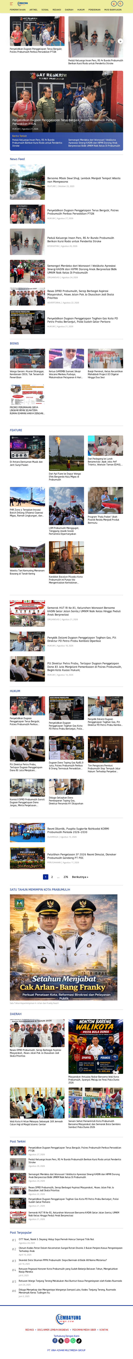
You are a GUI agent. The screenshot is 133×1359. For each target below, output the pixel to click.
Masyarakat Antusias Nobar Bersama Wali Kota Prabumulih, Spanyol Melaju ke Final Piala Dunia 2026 (93, 1079)
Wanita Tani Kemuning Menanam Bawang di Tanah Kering (27, 572)
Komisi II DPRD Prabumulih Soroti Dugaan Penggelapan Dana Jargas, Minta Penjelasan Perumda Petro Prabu (27, 802)
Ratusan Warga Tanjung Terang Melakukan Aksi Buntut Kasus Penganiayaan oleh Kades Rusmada (70, 1281)
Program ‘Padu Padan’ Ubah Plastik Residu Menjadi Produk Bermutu (103, 519)
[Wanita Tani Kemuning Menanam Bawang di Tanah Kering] (27, 554)
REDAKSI (29, 1330)
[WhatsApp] (73, 1341)
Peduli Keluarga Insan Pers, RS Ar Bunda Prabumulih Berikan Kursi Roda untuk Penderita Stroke (95, 62)
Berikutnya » (80, 877)
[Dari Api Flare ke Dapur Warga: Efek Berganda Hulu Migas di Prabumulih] (66, 453)
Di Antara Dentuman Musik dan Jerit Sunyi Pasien (26, 463)
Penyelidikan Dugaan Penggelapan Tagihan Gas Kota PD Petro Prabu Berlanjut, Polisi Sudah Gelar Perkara (82, 320)
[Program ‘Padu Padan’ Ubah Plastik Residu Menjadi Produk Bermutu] (105, 500)
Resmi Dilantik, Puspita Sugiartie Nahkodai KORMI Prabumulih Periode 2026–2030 (78, 830)
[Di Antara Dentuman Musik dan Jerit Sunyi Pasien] (27, 447)
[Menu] (12, 4)
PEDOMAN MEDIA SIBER (84, 1330)
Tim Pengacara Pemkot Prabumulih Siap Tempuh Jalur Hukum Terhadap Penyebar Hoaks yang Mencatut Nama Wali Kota (104, 768)
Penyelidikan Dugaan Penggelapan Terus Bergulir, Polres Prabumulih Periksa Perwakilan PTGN (36, 50)
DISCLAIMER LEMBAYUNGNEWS (53, 1330)
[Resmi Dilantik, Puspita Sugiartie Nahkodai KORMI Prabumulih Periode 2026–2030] (27, 832)
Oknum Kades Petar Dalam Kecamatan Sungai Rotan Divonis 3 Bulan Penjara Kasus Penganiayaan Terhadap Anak (70, 1249)
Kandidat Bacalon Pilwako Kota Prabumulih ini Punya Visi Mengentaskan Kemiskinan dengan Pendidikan (66, 579)
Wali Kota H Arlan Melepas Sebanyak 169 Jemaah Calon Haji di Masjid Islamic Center (36, 1123)
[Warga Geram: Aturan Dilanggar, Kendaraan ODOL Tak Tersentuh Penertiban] (27, 358)
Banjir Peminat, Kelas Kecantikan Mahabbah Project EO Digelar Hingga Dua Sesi (105, 374)
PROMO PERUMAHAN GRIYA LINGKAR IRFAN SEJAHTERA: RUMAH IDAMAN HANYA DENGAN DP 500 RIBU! (26, 410)
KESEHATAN (53, 246)
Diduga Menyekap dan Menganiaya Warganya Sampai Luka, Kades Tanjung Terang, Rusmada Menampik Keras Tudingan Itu (67, 1291)
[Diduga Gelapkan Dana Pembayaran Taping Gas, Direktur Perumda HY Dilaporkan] (66, 787)
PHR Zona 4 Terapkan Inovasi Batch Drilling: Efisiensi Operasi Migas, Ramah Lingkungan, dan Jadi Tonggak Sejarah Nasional (26, 512)
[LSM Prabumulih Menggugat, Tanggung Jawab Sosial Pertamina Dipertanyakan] (66, 506)
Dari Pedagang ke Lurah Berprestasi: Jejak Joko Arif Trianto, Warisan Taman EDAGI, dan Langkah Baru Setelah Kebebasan (104, 461)
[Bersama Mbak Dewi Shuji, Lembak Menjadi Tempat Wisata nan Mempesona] (27, 182)
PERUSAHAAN (54, 862)
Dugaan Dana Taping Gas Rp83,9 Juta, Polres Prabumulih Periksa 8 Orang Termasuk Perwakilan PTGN (66, 765)
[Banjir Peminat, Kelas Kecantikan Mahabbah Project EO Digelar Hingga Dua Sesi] (105, 358)
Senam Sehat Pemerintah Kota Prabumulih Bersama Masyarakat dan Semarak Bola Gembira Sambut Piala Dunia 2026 (94, 1124)
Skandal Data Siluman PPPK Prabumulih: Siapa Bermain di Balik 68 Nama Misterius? (63, 1260)
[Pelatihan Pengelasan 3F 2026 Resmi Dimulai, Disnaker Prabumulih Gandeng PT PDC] (27, 858)
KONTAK (104, 1330)
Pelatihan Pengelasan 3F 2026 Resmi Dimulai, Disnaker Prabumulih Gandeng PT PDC (81, 856)
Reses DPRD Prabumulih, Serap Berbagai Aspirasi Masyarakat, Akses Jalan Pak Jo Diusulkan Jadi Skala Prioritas (80, 294)
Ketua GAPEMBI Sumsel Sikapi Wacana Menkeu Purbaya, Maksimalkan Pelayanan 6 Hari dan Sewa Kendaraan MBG (65, 374)
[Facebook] (55, 1341)
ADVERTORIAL (54, 302)
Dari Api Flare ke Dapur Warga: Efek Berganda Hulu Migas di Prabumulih (65, 476)
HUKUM (16, 128)
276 (66, 877)
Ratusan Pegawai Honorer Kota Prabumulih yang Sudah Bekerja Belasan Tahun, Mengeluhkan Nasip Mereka (68, 1270)
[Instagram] (67, 1341)
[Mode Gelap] (114, 3)
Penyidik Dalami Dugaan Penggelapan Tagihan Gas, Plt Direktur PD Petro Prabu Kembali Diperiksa (81, 639)
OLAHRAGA (52, 836)
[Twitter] (61, 1341)
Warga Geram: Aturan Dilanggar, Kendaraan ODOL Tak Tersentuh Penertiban (27, 374)
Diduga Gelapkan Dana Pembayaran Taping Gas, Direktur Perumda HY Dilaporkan (66, 800)
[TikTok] (79, 1341)
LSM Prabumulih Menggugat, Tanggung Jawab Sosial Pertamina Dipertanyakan (64, 531)
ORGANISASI (53, 277)
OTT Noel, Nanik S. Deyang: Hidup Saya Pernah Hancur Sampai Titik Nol (56, 1239)
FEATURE (51, 186)
